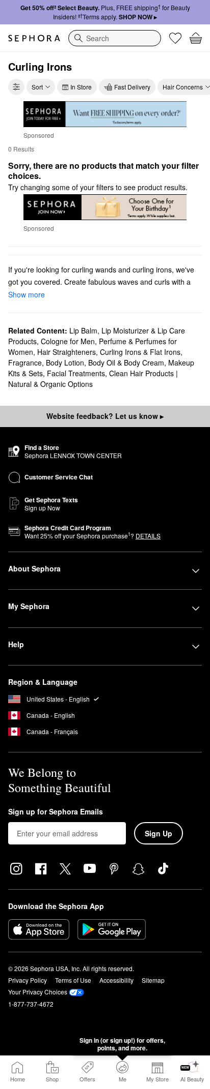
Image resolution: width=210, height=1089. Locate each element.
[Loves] (175, 38)
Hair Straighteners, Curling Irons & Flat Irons (108, 352)
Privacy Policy (27, 980)
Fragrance (25, 362)
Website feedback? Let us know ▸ (105, 416)
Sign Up (158, 833)
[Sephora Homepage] (34, 38)
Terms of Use (73, 980)
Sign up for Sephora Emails (55, 811)
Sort (37, 86)
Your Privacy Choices (37, 991)
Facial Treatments (76, 373)
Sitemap (153, 980)
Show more (26, 294)
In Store (81, 86)
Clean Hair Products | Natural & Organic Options (93, 378)
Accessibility (116, 980)
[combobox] (114, 38)
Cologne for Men (68, 341)
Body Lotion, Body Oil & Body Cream (105, 362)
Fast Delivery (132, 86)
